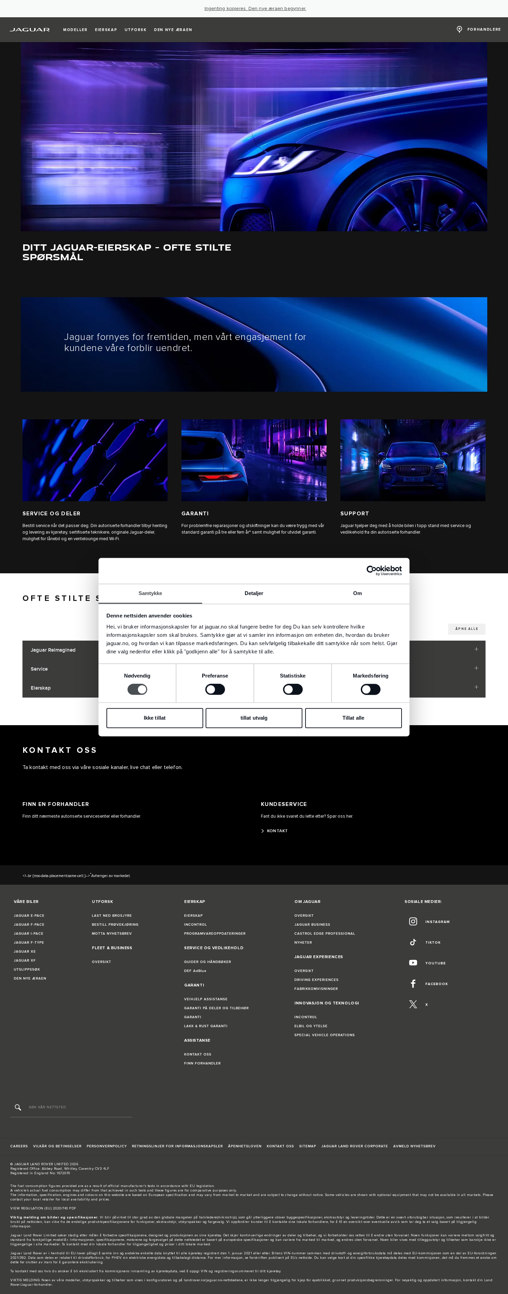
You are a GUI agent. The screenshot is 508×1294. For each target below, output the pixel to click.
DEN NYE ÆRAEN (30, 978)
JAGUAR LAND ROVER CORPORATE (354, 1146)
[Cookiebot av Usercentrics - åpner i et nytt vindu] (371, 570)
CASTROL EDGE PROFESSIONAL (324, 934)
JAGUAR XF (25, 961)
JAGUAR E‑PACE (29, 916)
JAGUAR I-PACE (29, 934)
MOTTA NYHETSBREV (112, 934)
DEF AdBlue (195, 971)
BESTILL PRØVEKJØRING (115, 925)
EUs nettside (301, 1258)
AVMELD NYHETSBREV (414, 1146)
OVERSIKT (101, 962)
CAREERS (19, 1146)
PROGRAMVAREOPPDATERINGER (215, 934)
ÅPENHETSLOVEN (245, 1146)
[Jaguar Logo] (30, 29)
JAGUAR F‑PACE (29, 925)
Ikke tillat (155, 718)
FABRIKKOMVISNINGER (316, 989)
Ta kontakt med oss (26, 1271)
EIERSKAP (193, 916)
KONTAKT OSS (197, 1054)
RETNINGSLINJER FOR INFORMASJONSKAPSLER (177, 1146)
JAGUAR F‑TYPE (29, 943)
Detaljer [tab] (254, 593)
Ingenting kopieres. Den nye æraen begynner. (256, 8)
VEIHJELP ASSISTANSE (206, 999)
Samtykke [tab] (150, 593)
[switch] (215, 689)
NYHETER (303, 943)
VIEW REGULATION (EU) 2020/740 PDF (43, 1208)
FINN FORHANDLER (202, 1063)
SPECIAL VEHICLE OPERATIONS (324, 1035)
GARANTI (192, 1017)
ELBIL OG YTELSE (311, 1026)
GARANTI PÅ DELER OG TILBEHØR (216, 1008)
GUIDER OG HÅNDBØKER (207, 962)
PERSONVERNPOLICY (107, 1146)
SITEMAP (307, 1146)
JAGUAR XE (25, 952)
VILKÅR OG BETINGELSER (57, 1146)
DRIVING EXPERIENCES (316, 980)
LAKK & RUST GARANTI (206, 1026)
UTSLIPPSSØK (27, 969)
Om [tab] (357, 593)
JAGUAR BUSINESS (312, 925)
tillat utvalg (254, 718)
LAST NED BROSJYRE (112, 916)
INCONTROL (195, 925)
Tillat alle (353, 718)
